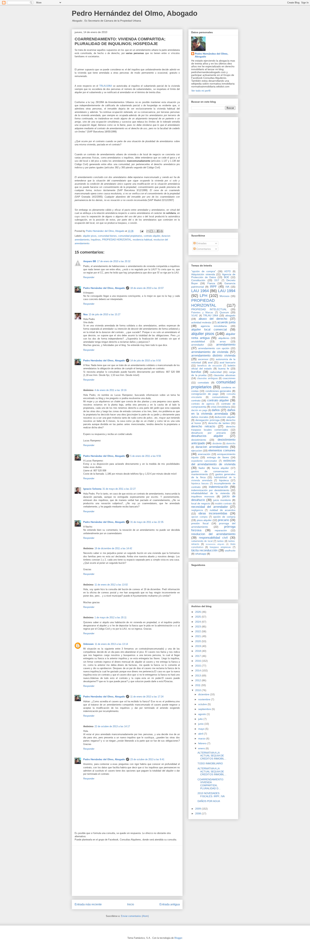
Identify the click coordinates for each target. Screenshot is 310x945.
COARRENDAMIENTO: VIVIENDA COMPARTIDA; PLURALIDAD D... (211, 784)
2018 (198, 650)
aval (210, 362)
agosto (202, 714)
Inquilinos (96, 239)
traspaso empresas (220, 547)
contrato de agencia (202, 404)
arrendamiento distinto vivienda (213, 355)
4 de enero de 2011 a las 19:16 (110, 390)
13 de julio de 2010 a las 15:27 (104, 314)
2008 (198, 813)
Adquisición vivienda (203, 274)
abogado (230, 315)
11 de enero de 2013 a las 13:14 (111, 644)
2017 (198, 656)
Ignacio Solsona (92, 488)
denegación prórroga (207, 420)
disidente (217, 443)
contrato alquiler (152, 236)
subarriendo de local (202, 541)
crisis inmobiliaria (220, 406)
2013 (198, 675)
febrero (202, 743)
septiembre (205, 709)
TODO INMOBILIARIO (210, 763)
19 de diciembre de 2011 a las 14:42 (113, 548)
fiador (202, 467)
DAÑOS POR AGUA (209, 801)
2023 (198, 626)
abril (201, 733)
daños (216, 410)
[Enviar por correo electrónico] (148, 231)
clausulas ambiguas (207, 378)
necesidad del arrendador (209, 506)
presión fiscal (199, 523)
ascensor (203, 359)
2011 (198, 685)
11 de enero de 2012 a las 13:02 (111, 584)
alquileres (223, 338)
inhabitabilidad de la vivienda (210, 493)
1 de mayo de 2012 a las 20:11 (110, 617)
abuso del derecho (213, 318)
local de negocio (200, 503)
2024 (198, 621)
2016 (198, 660)
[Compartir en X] (155, 231)
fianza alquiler (220, 467)
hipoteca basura (199, 483)
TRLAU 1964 (210, 315)
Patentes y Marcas (202, 312)
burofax (196, 372)
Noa (85, 314)
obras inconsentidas (212, 513)
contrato (196, 400)
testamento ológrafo (215, 544)
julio (200, 718)
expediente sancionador (204, 461)
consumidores (220, 397)
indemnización (218, 487)
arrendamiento (225, 344)
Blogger (178, 938)
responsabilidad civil (213, 537)
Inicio (130, 904)
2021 (198, 636)
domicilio (230, 443)
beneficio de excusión (209, 365)
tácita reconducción (204, 550)
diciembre (204, 694)
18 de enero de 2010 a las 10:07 (147, 288)
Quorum (224, 312)
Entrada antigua (169, 904)
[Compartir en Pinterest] (161, 231)
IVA (227, 286)
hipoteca (224, 480)
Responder (88, 277)
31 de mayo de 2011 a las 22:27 (119, 488)
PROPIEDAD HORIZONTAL (116, 239)
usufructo (230, 550)
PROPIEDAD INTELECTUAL (209, 309)
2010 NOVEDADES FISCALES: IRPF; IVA (211, 795)
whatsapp (200, 553)
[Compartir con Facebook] (158, 231)
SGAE (194, 315)
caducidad (216, 372)
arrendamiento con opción (213, 348)
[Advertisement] (127, 870)
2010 (198, 690)
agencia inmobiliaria (214, 326)
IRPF (213, 286)
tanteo (220, 541)
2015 (198, 665)
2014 (198, 670)
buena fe (223, 368)
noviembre (204, 699)
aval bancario (227, 362)
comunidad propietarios (130, 236)
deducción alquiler (225, 417)
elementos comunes (221, 450)
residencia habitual (142, 239)
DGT (216, 280)
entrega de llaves (218, 457)
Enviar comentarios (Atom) (135, 916)
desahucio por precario (208, 432)
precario (223, 520)
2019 (198, 646)
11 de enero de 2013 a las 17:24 (146, 696)
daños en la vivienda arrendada (213, 411)
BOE (226, 277)
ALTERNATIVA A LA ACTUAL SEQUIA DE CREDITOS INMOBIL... (212, 755)
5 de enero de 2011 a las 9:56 (145, 456)
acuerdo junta (226, 322)
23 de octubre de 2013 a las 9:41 (147, 759)
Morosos (224, 296)
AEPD (227, 271)
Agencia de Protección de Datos (213, 276)
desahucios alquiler (207, 436)
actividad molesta (201, 322)
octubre (203, 704)
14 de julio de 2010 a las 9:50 (145, 360)
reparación (221, 530)
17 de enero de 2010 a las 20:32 (113, 261)
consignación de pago (204, 393)
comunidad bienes (107, 236)
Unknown (88, 644)
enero (202, 748)
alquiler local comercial (209, 329)
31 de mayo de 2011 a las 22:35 (146, 522)
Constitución (198, 280)
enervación (204, 454)
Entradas (201, 243)
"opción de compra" (203, 271)
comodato (203, 382)
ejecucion (196, 450)
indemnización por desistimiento (210, 490)
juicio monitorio (222, 500)
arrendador (197, 344)
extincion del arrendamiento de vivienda (213, 462)
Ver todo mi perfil (200, 90)
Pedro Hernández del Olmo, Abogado (134, 13)
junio (201, 723)
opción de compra (224, 516)
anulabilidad (198, 341)
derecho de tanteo (219, 423)
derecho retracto (203, 426)
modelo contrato (223, 503)
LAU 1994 (227, 291)
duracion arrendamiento (212, 447)
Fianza (211, 283)
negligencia (197, 510)
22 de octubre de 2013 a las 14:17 (112, 726)
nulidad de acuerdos (223, 510)
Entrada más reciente (88, 904)
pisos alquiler (204, 520)
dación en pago (199, 410)
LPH (203, 295)
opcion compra (199, 517)
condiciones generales (218, 391)
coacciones (229, 378)
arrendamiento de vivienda (209, 352)
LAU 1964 (200, 291)
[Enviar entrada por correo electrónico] (141, 231)
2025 (198, 616)
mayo (201, 728)
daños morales (199, 417)
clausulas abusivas (224, 375)
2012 (198, 680)
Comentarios (203, 248)
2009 (198, 808)
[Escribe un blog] (151, 231)
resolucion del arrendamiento (213, 534)
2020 (198, 641)
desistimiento (198, 439)
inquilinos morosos (202, 496)
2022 (198, 631)
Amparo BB (89, 261)
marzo (202, 738)
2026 (198, 611)
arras (223, 341)
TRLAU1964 (105, 86)
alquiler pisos (90, 236)
